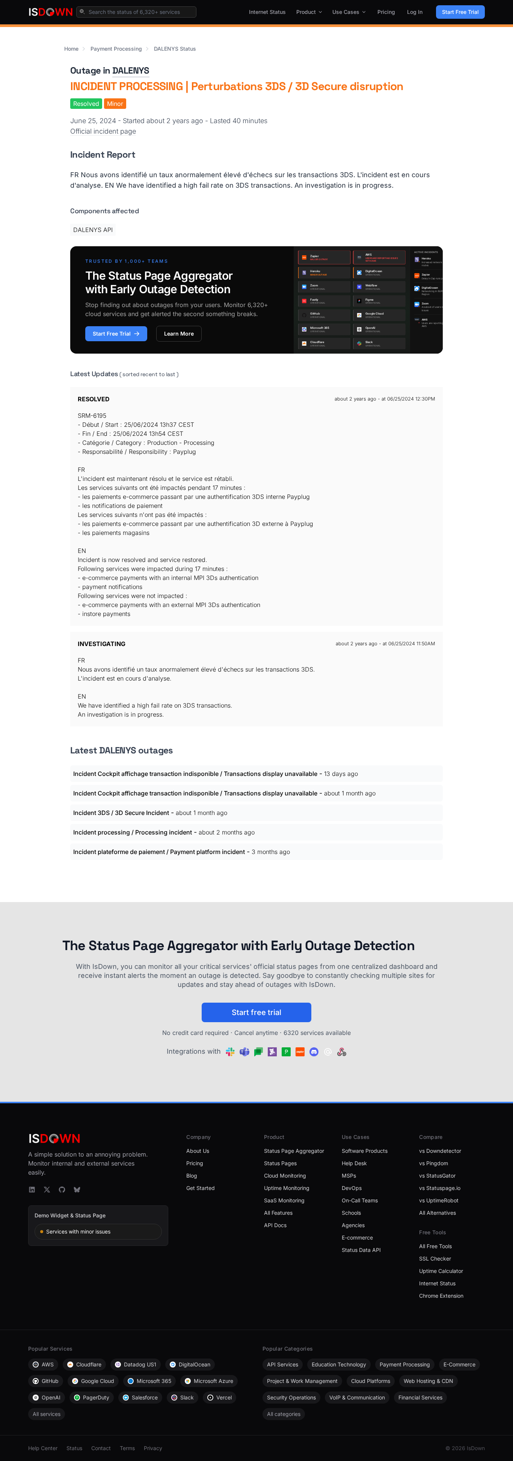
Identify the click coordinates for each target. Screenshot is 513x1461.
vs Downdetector (440, 1151)
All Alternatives (437, 1212)
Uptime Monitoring (286, 1188)
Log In (414, 12)
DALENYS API (93, 229)
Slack (187, 1397)
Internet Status (267, 12)
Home (71, 48)
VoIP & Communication (357, 1397)
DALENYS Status (175, 48)
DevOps (352, 1188)
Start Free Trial (460, 12)
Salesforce (145, 1397)
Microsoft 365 (154, 1381)
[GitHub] (62, 1189)
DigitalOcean (194, 1364)
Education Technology (339, 1364)
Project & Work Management (302, 1381)
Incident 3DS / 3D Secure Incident (121, 812)
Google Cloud (97, 1381)
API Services (282, 1364)
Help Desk (354, 1163)
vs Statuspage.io (439, 1188)
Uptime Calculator (441, 1271)
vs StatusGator (437, 1175)
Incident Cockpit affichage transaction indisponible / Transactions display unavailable (195, 773)
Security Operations (291, 1397)
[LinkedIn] (32, 1189)
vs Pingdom (433, 1163)
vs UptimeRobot (439, 1200)
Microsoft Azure (213, 1381)
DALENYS (130, 70)
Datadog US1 (140, 1364)
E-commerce (357, 1237)
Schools (351, 1212)
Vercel (224, 1397)
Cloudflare (88, 1364)
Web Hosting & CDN (428, 1381)
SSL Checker (435, 1258)
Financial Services (420, 1397)
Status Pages (280, 1163)
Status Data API (361, 1250)
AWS (48, 1364)
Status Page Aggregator (294, 1151)
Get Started (200, 1188)
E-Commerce (459, 1364)
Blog (191, 1175)
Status (74, 1448)
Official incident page (103, 131)
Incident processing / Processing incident (132, 832)
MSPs (349, 1175)
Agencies (353, 1225)
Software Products (365, 1151)
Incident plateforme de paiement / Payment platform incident (159, 852)
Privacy (153, 1448)
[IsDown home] (50, 12)
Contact (101, 1448)
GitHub (50, 1381)
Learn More (179, 333)
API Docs (275, 1225)
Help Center (42, 1448)
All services (46, 1414)
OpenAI (51, 1397)
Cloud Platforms (370, 1381)
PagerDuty (96, 1397)
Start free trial (256, 1012)
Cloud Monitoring (285, 1175)
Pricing (386, 12)
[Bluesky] (77, 1189)
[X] (47, 1189)
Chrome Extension (441, 1295)
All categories (283, 1414)
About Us (197, 1151)
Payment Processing (116, 48)
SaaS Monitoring (284, 1200)
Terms (127, 1448)
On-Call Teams (360, 1200)
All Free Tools (435, 1246)
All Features (278, 1212)
